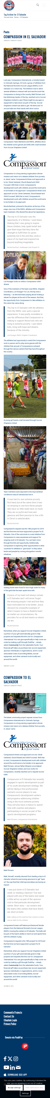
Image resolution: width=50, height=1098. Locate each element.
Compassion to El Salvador (17, 679)
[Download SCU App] (5, 1075)
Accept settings (14, 1088)
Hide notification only (34, 1088)
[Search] (36, 5)
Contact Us (9, 1016)
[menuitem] (36, 5)
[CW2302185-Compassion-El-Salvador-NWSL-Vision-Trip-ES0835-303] (25, 62)
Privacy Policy (10, 1023)
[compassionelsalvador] (25, 703)
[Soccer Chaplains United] (21, 5)
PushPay (31, 642)
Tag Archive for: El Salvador (15, 14)
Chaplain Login (10, 1020)
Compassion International (21, 80)
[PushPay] (25, 1046)
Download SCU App (17, 1074)
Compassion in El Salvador (25, 36)
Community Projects (13, 1012)
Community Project (16, 40)
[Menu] (42, 5)
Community (7, 40)
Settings (25, 1093)
